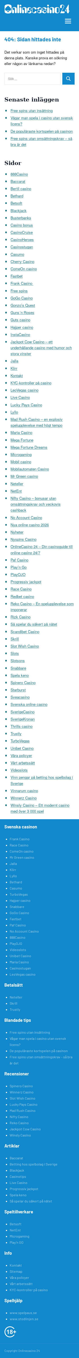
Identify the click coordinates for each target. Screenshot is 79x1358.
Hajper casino (22, 327)
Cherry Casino (22, 261)
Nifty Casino (19, 1117)
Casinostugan (22, 246)
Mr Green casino (24, 476)
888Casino (19, 174)
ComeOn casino (24, 268)
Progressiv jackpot (26, 581)
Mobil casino (21, 461)
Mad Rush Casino (23, 1110)
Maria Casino (21, 432)
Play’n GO (16, 1242)
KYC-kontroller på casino (31, 382)
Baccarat (18, 181)
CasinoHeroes (22, 239)
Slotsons (18, 660)
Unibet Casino (22, 748)
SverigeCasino (22, 711)
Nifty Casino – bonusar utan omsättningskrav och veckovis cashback (36, 504)
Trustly (16, 733)
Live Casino (20, 397)
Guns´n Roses (22, 312)
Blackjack (19, 210)
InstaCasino (20, 334)
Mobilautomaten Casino (30, 469)
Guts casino (20, 319)
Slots (15, 653)
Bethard (17, 195)
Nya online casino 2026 (30, 524)
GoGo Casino (22, 298)
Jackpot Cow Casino (25, 1129)
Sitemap (16, 1271)
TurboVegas (20, 740)
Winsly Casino (20, 1135)
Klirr (14, 368)
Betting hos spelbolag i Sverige (33, 1164)
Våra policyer (21, 755)
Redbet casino (22, 596)
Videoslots (19, 770)
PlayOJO (18, 574)
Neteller (17, 483)
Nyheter (17, 532)
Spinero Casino (23, 682)
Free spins (19, 290)
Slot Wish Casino (25, 646)
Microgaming (21, 454)
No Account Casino (26, 517)
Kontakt (17, 375)
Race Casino (21, 589)
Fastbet (17, 276)
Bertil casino (21, 188)
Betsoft (16, 203)
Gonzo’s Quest (23, 305)
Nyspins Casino (23, 539)
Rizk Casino (21, 616)
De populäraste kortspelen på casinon (42, 131)
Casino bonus (22, 225)
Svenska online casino (29, 704)
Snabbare (18, 668)
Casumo (17, 254)
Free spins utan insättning (32, 110)
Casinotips (18, 1176)
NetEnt (16, 491)
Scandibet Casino (25, 631)
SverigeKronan (23, 719)
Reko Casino (19, 1123)
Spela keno (20, 675)
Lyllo (14, 412)
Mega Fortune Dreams (29, 447)
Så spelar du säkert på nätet (34, 624)
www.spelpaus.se (23, 1313)
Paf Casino (19, 560)
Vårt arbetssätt (23, 762)
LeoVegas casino (24, 390)
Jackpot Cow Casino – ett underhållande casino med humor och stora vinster (41, 347)
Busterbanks (21, 217)
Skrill (15, 638)
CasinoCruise (22, 232)
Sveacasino (20, 697)
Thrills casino (21, 726)
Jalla (14, 360)
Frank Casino (22, 283)
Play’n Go (19, 567)
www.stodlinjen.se (24, 1319)
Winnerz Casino (24, 798)
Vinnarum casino (24, 790)
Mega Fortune (22, 440)
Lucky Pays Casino (26, 404)
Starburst (18, 689)
